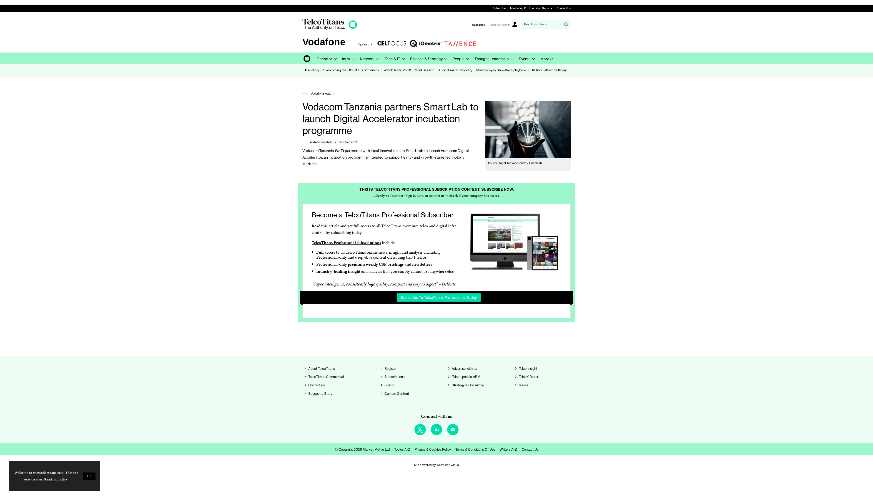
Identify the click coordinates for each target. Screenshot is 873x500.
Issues (523, 385)
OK (89, 476)
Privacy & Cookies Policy (433, 450)
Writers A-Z (508, 450)
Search (566, 24)
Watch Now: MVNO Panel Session (409, 70)
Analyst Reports (542, 8)
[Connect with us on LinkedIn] (436, 429)
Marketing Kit (518, 8)
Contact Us (564, 8)
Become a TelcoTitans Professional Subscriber (383, 215)
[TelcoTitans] (329, 28)
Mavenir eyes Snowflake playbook (501, 70)
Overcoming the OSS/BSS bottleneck (351, 70)
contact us (436, 195)
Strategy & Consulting (468, 385)
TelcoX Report (529, 377)
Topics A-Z (402, 450)
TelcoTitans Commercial (326, 377)
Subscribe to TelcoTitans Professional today (439, 297)
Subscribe (499, 8)
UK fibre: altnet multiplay (549, 70)
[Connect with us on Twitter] (420, 429)
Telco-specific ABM (466, 377)
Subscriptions (394, 377)
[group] (545, 58)
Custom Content (396, 394)
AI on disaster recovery (455, 70)
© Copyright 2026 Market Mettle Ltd (362, 450)
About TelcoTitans (321, 369)
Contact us (316, 385)
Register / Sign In (500, 24)
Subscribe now (497, 189)
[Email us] (453, 429)
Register (390, 369)
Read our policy (56, 479)
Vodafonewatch (322, 93)
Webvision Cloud (447, 465)
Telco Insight (528, 369)
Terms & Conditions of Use (475, 450)
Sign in (411, 195)
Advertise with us (464, 369)
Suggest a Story (320, 394)
